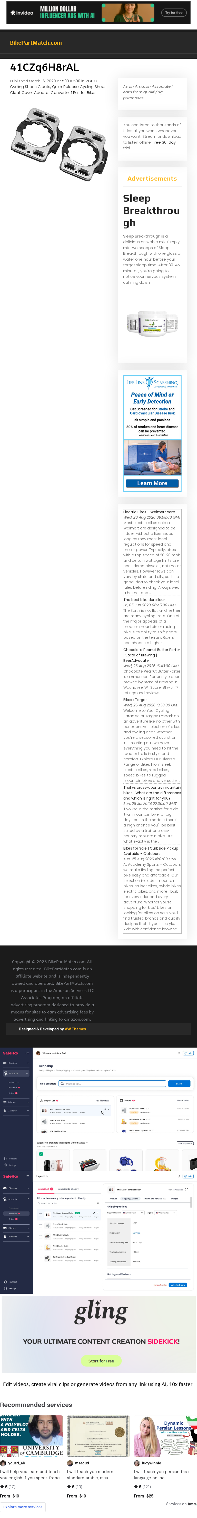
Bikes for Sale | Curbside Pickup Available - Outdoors (150, 851)
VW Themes (75, 1029)
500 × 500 (71, 81)
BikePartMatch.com (36, 42)
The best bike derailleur (144, 599)
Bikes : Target (135, 699)
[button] (98, 56)
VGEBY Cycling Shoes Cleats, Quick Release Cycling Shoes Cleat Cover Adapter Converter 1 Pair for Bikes (58, 86)
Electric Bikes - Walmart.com (149, 512)
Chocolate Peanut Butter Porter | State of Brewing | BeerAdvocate (151, 655)
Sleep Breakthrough (151, 210)
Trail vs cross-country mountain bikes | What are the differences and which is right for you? (152, 793)
